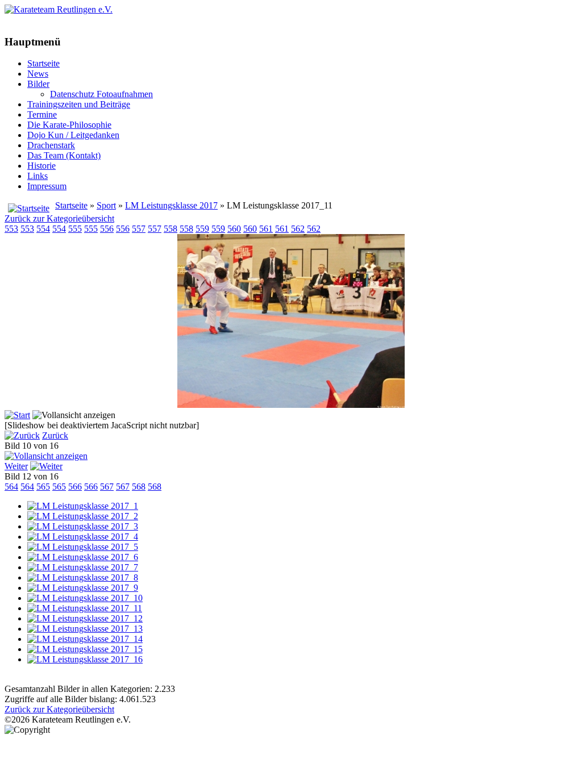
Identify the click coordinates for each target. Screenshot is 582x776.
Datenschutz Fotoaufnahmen (101, 94)
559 (202, 228)
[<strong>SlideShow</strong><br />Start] (17, 415)
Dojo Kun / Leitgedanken (73, 135)
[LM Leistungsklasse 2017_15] (85, 649)
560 (234, 228)
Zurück (55, 435)
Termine (42, 114)
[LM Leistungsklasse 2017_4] (82, 536)
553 (11, 228)
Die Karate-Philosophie (69, 125)
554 (43, 228)
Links (37, 176)
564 (11, 486)
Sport (106, 205)
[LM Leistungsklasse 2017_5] (82, 547)
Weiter (16, 466)
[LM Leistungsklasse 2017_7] (82, 567)
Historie (41, 165)
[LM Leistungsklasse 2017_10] (85, 598)
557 (139, 228)
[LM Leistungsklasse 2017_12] (85, 618)
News (37, 73)
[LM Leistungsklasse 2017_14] (85, 639)
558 (170, 228)
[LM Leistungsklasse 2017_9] (82, 588)
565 (43, 486)
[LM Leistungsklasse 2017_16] (85, 659)
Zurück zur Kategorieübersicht (59, 218)
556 (107, 228)
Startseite (43, 63)
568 (139, 486)
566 (75, 486)
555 (75, 228)
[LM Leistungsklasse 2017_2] (82, 516)
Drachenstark (51, 145)
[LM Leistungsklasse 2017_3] (82, 526)
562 (298, 228)
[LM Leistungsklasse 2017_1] (82, 506)
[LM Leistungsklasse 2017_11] (291, 405)
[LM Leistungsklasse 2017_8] (82, 577)
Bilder (38, 84)
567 (107, 486)
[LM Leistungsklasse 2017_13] (85, 628)
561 (266, 228)
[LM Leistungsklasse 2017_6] (82, 557)
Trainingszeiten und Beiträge (78, 104)
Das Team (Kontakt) (64, 155)
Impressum (46, 186)
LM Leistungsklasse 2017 (171, 205)
